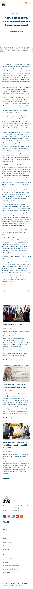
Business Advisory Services (11, 565)
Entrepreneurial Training (10, 569)
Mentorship (6, 572)
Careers (5, 529)
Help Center (7, 542)
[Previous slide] (4, 290)
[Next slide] (28, 290)
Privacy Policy (7, 546)
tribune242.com (9, 285)
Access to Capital (8, 559)
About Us (6, 526)
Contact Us (6, 533)
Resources (6, 549)
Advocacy (6, 562)
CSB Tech (20, 585)
